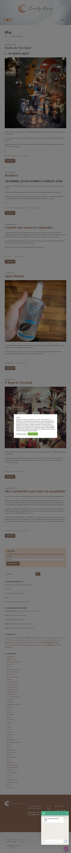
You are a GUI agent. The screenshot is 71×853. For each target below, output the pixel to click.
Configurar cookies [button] (21, 434)
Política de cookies (32, 430)
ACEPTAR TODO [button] (33, 434)
